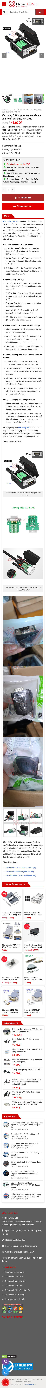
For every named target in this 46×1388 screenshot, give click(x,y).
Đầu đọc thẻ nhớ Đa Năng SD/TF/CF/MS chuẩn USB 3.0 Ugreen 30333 (25, 1185)
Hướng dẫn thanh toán (15, 1299)
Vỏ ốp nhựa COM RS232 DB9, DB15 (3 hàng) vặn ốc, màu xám (11, 914)
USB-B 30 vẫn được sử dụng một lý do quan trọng (26, 1154)
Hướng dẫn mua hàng (14, 1272)
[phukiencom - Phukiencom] (23, 4)
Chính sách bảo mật (14, 1285)
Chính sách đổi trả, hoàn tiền (17, 1290)
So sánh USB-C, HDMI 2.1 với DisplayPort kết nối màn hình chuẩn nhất (25, 1173)
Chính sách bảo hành (14, 1276)
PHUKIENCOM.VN (10, 1218)
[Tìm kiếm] (39, 12)
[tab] (7, 216)
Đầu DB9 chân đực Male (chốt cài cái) (21, 876)
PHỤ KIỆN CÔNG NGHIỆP (21, 110)
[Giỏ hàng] (42, 4)
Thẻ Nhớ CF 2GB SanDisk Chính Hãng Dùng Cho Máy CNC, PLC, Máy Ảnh (26, 1195)
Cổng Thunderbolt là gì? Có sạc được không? (26, 1163)
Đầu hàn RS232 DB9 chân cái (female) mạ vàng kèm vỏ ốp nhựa (32, 1012)
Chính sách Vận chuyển (15, 1281)
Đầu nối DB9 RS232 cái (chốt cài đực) (21, 868)
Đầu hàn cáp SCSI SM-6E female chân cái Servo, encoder (11, 980)
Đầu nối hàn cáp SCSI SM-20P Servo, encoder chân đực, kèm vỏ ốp (33, 947)
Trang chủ (6, 110)
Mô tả (6, 216)
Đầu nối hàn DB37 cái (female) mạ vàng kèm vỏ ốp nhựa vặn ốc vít (33, 980)
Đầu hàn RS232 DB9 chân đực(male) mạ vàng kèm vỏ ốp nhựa (10, 1012)
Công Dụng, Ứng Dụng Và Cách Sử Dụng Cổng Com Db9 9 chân (24, 1144)
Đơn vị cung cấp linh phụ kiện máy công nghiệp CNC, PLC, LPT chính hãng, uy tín (27, 1125)
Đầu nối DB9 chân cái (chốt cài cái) (20, 872)
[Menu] (4, 4)
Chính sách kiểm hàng (14, 1294)
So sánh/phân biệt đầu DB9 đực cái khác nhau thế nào (25, 1135)
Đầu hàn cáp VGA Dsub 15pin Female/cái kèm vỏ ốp (11, 947)
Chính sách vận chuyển (32, 1379)
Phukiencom (29, 1385)
